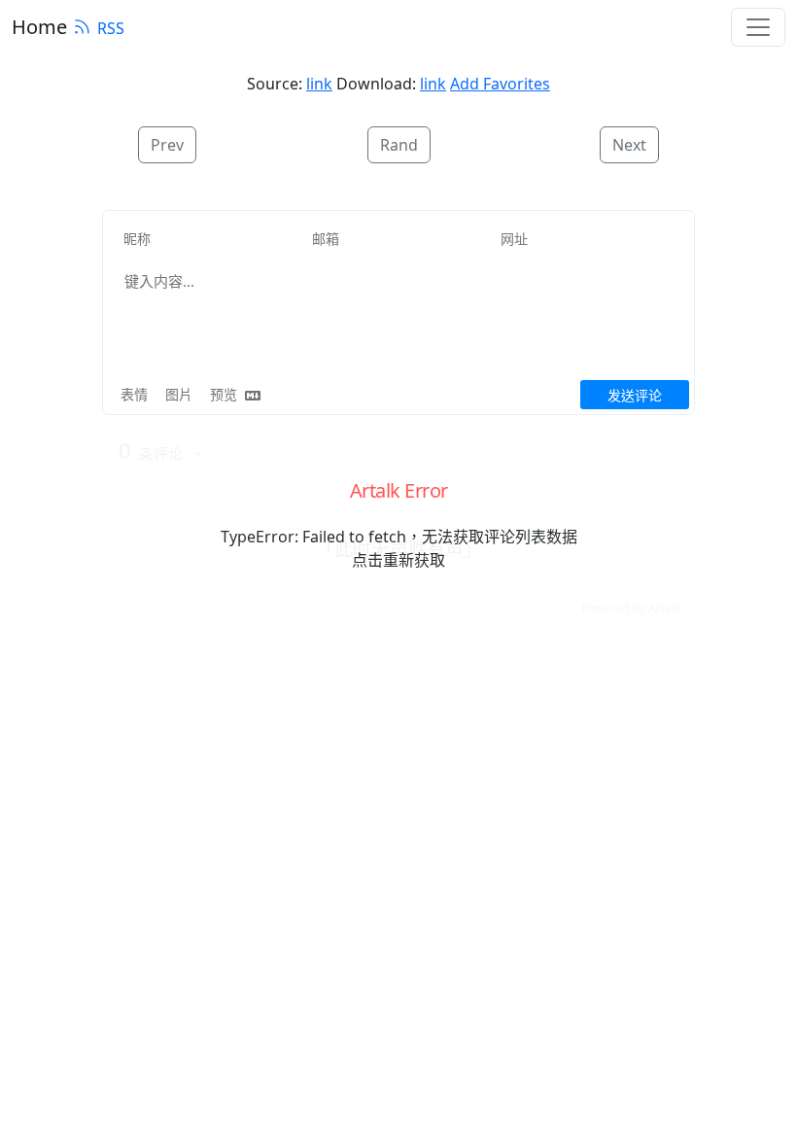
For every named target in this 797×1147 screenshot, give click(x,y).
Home (39, 27)
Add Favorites (500, 83)
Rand (399, 145)
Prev (167, 145)
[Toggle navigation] (758, 27)
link (319, 83)
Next (629, 145)
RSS (110, 28)
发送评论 (634, 395)
